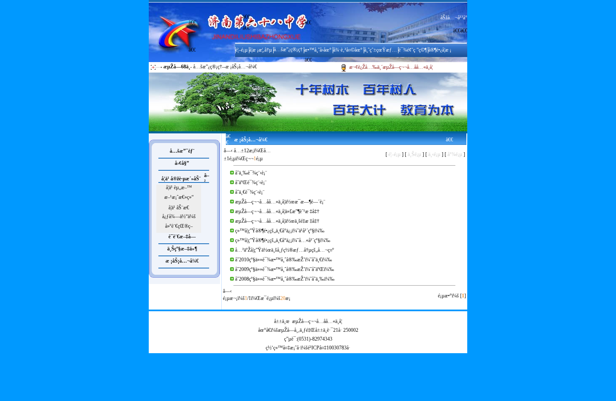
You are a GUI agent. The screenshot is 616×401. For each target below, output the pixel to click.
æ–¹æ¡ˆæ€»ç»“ (179, 197)
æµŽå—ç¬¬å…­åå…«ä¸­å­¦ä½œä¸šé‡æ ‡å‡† (277, 221)
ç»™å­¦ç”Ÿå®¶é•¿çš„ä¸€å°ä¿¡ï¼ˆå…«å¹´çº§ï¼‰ (282, 240)
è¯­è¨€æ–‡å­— (182, 237)
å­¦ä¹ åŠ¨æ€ (178, 208)
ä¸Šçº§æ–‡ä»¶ (182, 249)
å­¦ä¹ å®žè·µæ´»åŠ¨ (181, 179)
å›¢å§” (182, 163)
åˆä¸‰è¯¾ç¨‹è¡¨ (251, 173)
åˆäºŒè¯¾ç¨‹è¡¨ (251, 182)
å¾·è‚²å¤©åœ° (347, 50)
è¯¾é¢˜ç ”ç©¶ (413, 50)
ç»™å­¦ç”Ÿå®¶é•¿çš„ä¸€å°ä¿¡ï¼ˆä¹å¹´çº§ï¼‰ (279, 231)
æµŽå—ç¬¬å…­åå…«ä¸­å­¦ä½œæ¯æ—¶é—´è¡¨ (280, 202)
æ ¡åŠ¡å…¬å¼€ (182, 261)
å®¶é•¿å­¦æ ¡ (439, 50)
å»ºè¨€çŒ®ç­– (179, 226)
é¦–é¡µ (242, 50)
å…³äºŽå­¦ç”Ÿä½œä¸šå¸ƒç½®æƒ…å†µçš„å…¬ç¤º (284, 250)
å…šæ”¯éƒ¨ (182, 151)
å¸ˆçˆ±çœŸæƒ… (380, 50)
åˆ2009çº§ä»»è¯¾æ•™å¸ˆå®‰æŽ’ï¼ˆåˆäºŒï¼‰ (284, 269)
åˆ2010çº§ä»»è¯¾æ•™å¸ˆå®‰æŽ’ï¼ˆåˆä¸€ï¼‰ (283, 260)
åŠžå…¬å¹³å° (453, 18)
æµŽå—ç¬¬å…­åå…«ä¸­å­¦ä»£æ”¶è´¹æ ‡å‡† (277, 211)
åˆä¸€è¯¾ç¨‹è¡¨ (249, 192)
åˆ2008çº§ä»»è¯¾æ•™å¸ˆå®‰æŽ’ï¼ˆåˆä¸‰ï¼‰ (284, 279)
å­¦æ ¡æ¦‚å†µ (260, 50)
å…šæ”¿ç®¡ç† (288, 49)
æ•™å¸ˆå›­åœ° (317, 50)
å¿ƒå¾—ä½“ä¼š (179, 216)
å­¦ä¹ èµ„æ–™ (179, 187)
